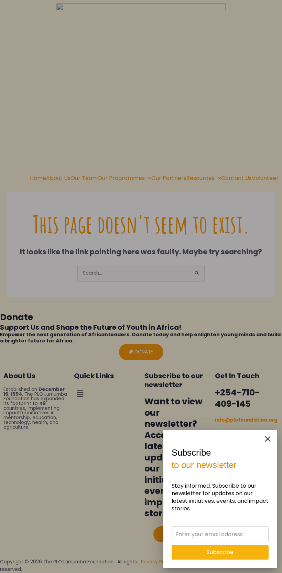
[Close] (267, 439)
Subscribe (220, 552)
